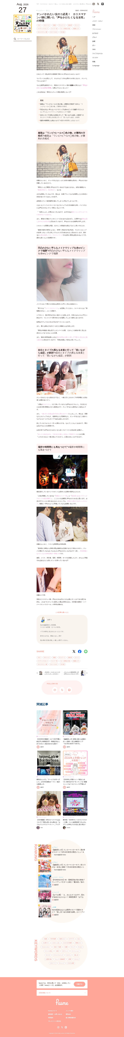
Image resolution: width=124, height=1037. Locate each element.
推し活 (76, 955)
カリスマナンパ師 (42, 32)
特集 (93, 61)
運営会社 (68, 1014)
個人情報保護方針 (71, 1017)
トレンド (62, 963)
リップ (73, 947)
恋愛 (66, 947)
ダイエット (65, 951)
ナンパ (77, 25)
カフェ (69, 955)
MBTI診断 (53, 939)
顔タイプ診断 (58, 947)
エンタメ (95, 57)
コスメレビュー (46, 947)
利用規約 (50, 1017)
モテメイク (47, 25)
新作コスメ (63, 939)
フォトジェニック (58, 955)
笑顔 (54, 25)
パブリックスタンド (43, 28)
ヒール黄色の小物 (65, 28)
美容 (93, 25)
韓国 (70, 959)
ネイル (77, 959)
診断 (46, 939)
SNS (93, 49)
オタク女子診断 (68, 943)
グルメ (94, 37)
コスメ (80, 947)
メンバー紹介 (69, 1010)
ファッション (76, 951)
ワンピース (62, 25)
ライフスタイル (97, 53)
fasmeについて (52, 1010)
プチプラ (72, 939)
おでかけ (95, 33)
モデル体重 (71, 963)
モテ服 (62, 32)
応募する (79, 984)
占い (79, 939)
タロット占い (56, 943)
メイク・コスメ (97, 21)
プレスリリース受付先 (54, 1021)
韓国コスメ (78, 943)
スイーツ (53, 963)
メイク (48, 955)
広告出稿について (44, 993)
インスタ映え (49, 951)
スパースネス (54, 32)
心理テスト (46, 943)
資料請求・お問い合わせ (55, 1014)
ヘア (93, 17)
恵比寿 (70, 25)
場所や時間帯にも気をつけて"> (60, 120)
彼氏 (58, 951)
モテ (39, 25)
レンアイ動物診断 (60, 959)
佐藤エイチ (76, 28)
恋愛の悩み (49, 959)
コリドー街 (54, 28)
